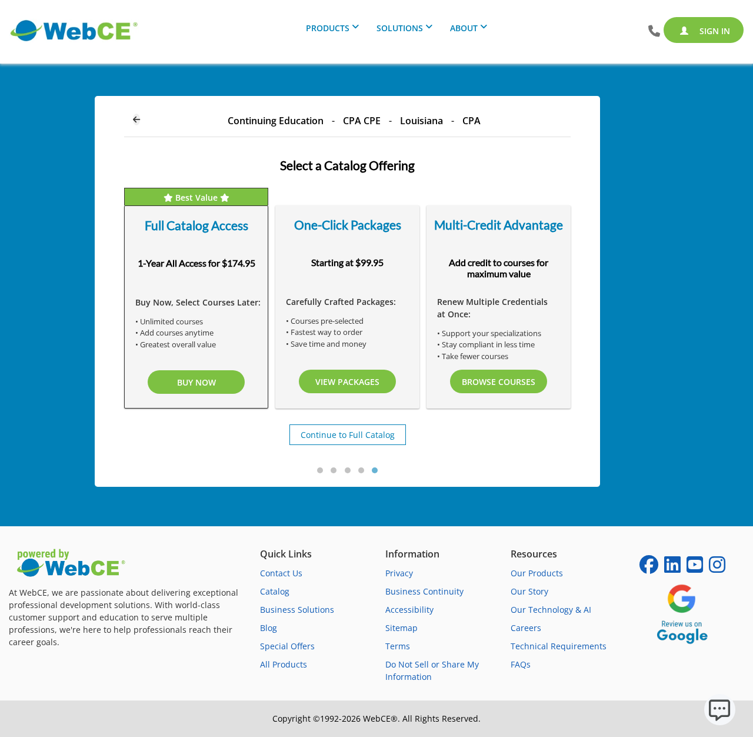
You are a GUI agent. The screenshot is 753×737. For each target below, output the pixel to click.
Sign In (713, 30)
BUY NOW (196, 382)
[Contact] (654, 31)
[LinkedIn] (672, 568)
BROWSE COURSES (498, 381)
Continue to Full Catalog (348, 434)
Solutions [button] (399, 28)
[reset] (136, 119)
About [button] (464, 28)
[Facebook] (648, 568)
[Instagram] (717, 568)
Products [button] (327, 28)
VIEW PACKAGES (347, 381)
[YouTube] (695, 568)
